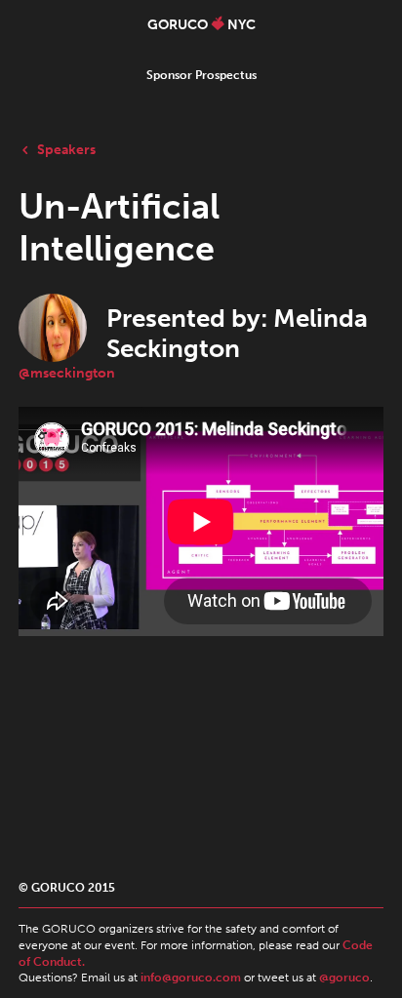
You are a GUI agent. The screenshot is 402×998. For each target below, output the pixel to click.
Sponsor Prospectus (201, 75)
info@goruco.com (191, 977)
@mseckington (67, 372)
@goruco (344, 977)
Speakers (66, 149)
